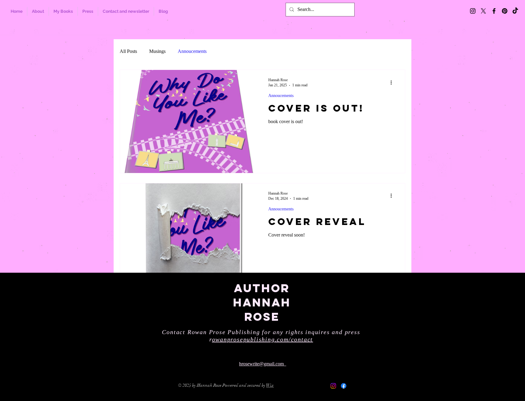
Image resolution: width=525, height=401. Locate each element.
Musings (157, 51)
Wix (270, 385)
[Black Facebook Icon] (494, 11)
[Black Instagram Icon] (472, 11)
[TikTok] (515, 11)
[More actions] (393, 82)
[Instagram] (333, 385)
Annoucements (192, 51)
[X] (483, 11)
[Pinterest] (504, 11)
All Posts (128, 51)
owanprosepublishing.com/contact (262, 339)
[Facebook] (343, 385)
